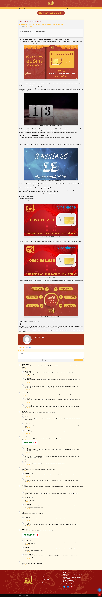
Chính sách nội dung (45, 581)
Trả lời (25, 368)
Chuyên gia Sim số (29, 26)
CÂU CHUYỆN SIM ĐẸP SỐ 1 (25, 8)
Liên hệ (43, 582)
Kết (22, 36)
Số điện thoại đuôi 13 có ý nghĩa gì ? (28, 32)
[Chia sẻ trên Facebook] (26, 347)
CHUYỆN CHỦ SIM (49, 8)
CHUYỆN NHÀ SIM (74, 8)
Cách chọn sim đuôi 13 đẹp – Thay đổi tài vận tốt (30, 35)
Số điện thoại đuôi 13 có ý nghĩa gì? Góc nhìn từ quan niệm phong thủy (32, 31)
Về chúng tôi (44, 576)
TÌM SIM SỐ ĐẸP (34, 8)
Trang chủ (19, 8)
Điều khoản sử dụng (45, 579)
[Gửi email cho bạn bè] (28, 347)
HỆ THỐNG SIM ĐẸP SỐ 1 (65, 8)
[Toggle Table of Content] (80, 30)
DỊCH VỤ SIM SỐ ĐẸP (56, 8)
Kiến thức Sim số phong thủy (33, 21)
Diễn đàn (80, 8)
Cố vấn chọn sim (41, 8)
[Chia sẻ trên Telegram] (30, 347)
